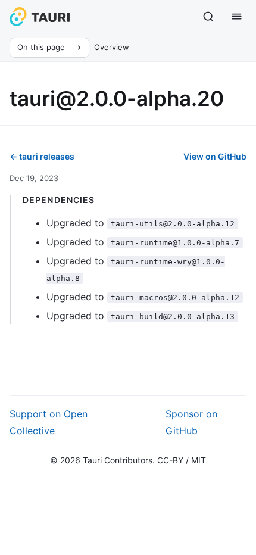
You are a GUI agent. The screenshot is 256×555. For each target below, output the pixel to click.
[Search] (208, 17)
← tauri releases (42, 156)
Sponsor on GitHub (191, 422)
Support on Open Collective (49, 422)
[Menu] (236, 16)
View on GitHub (214, 156)
